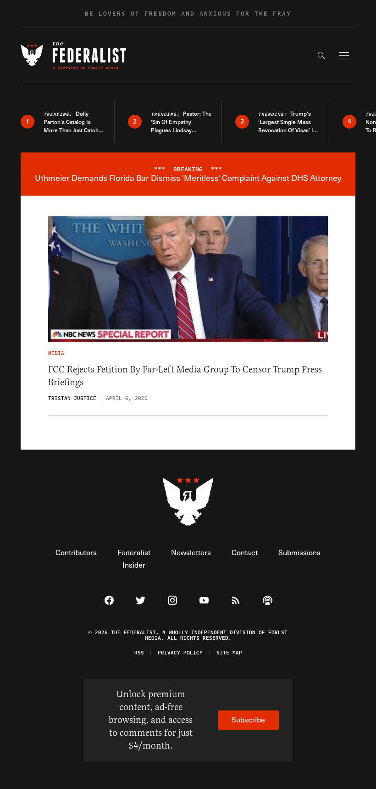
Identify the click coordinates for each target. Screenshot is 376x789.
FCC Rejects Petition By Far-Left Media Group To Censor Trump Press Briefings (185, 376)
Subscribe (248, 719)
